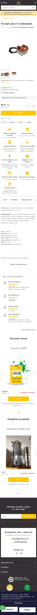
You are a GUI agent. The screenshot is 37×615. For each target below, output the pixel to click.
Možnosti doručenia (8, 92)
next (35, 373)
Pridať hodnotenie (18, 264)
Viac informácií (5, 82)
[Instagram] (21, 553)
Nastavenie (18, 603)
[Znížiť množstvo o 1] (27, 106)
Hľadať (33, 7)
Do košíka (18, 113)
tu (20, 599)
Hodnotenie (14, 199)
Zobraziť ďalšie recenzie (28, 330)
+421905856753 (20, 542)
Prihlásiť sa (29, 516)
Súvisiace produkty (26, 199)
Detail (18, 399)
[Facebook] (17, 553)
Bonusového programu (19, 98)
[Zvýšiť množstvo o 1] (33, 106)
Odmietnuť (9, 609)
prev (1, 373)
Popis (5, 199)
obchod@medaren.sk (20, 539)
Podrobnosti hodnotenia (27, 27)
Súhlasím (27, 610)
